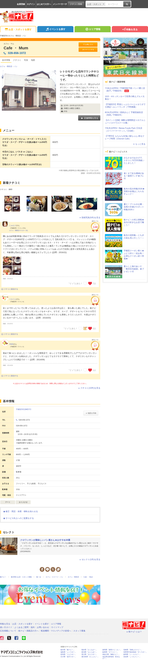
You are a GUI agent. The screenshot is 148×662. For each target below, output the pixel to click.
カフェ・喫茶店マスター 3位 (18, 230)
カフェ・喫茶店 (6, 66)
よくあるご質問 (21, 627)
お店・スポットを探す (20, 29)
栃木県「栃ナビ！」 (68, 650)
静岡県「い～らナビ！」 (132, 654)
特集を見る (132, 29)
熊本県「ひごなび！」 (89, 650)
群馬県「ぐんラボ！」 (68, 654)
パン (15, 66)
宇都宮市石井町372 (23, 409)
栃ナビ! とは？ (135, 631)
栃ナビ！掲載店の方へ (28, 631)
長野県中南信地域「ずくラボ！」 (135, 652)
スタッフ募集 (79, 631)
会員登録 (21, 4)
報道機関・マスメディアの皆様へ (56, 631)
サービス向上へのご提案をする (19, 518)
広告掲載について (8, 631)
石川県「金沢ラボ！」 (68, 657)
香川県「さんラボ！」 (89, 654)
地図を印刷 (92, 413)
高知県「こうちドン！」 (132, 657)
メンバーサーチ (60, 4)
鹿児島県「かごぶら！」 (90, 657)
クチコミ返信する (11, 289)
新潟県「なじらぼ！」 (89, 652)
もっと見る (140, 144)
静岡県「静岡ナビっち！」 (112, 650)
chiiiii (11, 344)
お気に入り (89, 44)
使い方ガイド (6, 627)
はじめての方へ (44, 4)
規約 (33, 627)
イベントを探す (57, 29)
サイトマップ (57, 627)
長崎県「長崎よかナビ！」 (133, 650)
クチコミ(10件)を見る (90, 388)
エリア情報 (94, 29)
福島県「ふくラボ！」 (68, 652)
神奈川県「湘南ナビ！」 (111, 654)
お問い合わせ (43, 627)
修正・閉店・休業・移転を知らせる (21, 511)
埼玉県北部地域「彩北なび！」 (111, 657)
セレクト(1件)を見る (91, 559)
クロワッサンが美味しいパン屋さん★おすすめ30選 (45, 540)
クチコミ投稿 (76, 4)
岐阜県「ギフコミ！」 (110, 652)
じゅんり (12, 225)
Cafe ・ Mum (16, 48)
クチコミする (89, 49)
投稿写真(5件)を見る (91, 217)
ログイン (31, 4)
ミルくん (12, 299)
